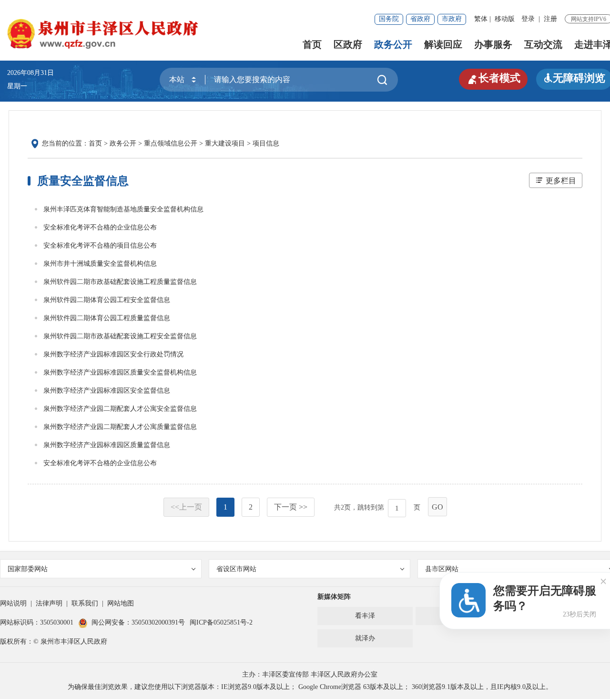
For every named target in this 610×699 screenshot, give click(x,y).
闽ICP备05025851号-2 (221, 622)
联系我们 (84, 603)
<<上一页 (186, 507)
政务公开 (393, 44)
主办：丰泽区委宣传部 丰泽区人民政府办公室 (309, 674)
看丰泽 (365, 615)
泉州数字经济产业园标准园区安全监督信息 (106, 390)
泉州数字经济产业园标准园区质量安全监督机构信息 (120, 372)
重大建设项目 (225, 143)
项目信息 (266, 143)
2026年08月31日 (34, 72)
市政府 (452, 18)
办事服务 (493, 44)
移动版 (505, 18)
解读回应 (443, 44)
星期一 (17, 86)
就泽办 (365, 638)
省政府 (420, 18)
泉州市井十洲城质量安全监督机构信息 (100, 263)
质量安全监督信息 (83, 181)
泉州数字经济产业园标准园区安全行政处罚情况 (113, 354)
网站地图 (120, 603)
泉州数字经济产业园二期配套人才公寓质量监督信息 (120, 426)
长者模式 (493, 78)
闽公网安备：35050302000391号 (138, 622)
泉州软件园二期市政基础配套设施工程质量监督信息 (120, 281)
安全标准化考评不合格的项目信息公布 (100, 245)
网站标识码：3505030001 (36, 622)
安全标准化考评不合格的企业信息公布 (100, 227)
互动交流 (543, 44)
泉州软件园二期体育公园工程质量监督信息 (106, 318)
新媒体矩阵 (334, 596)
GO (437, 507)
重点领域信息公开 (170, 143)
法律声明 (49, 603)
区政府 (348, 44)
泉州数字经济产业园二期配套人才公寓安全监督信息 (120, 408)
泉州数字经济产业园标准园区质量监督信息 (106, 445)
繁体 (481, 18)
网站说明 (13, 603)
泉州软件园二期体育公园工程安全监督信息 (106, 299)
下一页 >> (290, 507)
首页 (312, 44)
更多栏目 (561, 181)
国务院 (389, 18)
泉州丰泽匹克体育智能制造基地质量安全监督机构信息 (123, 209)
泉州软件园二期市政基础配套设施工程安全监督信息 (120, 336)
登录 (528, 18)
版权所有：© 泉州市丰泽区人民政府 (53, 641)
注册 (550, 18)
